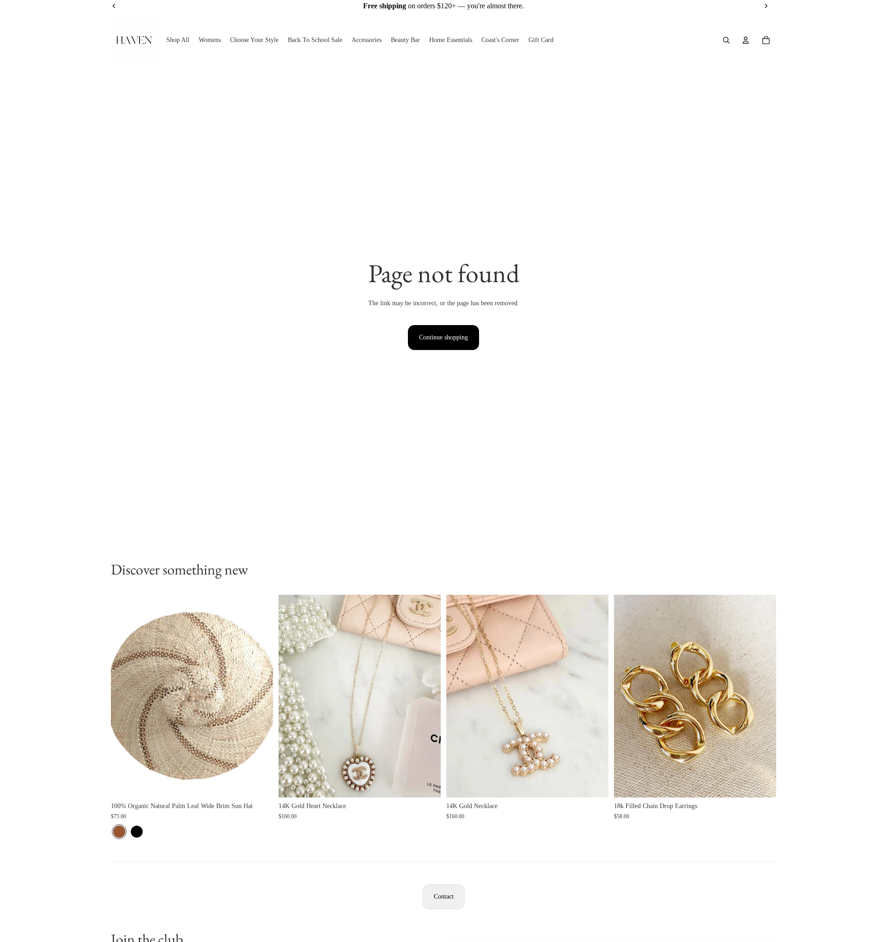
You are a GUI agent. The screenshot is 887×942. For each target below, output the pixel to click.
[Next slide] (259, 696)
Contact (444, 896)
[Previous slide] (125, 696)
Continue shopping (443, 337)
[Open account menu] (745, 40)
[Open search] (726, 40)
